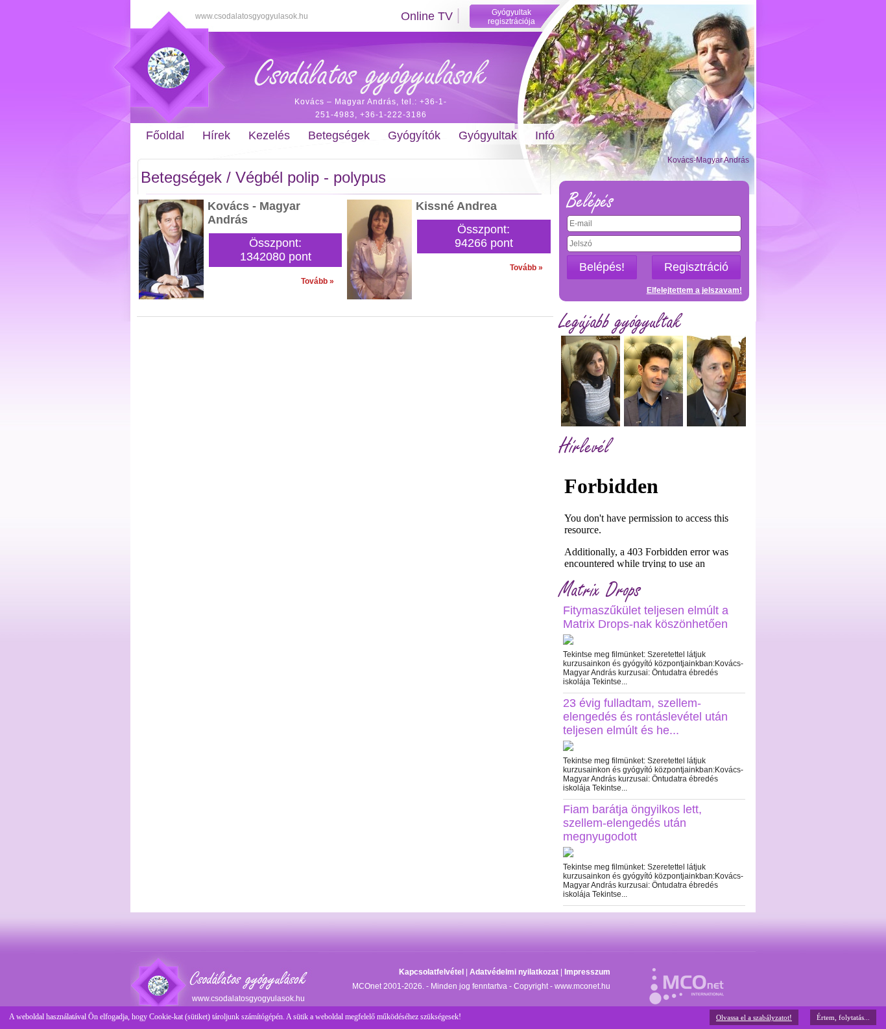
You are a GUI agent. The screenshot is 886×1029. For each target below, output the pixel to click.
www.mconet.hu (582, 986)
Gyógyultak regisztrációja (511, 17)
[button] (602, 267)
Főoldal (165, 135)
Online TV (427, 16)
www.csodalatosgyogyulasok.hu (251, 16)
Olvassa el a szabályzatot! (754, 1017)
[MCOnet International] (686, 979)
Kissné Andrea (456, 206)
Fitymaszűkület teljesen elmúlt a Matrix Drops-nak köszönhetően (645, 617)
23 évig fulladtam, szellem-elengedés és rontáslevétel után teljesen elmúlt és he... (645, 717)
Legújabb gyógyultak (620, 322)
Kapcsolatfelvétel (431, 972)
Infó (545, 135)
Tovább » (317, 281)
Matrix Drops (600, 590)
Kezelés (269, 135)
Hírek (216, 135)
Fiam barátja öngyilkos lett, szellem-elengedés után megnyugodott (632, 823)
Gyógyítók (414, 135)
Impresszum (587, 972)
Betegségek (339, 135)
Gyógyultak (488, 135)
